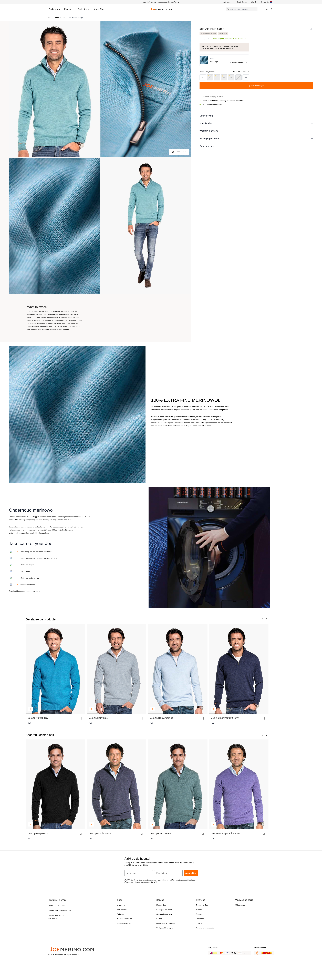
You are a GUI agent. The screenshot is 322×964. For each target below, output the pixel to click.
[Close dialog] (202, 451)
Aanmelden (183, 490)
